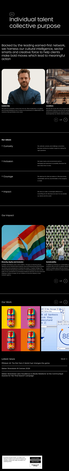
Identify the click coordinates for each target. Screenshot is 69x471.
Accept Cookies (35, 458)
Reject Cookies (35, 461)
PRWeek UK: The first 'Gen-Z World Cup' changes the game (26, 363)
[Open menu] (65, 3)
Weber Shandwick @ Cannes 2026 (16, 369)
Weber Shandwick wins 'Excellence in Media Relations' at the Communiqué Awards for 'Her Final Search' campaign (32, 375)
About (12, 14)
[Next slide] (65, 120)
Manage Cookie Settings (35, 465)
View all (63, 359)
